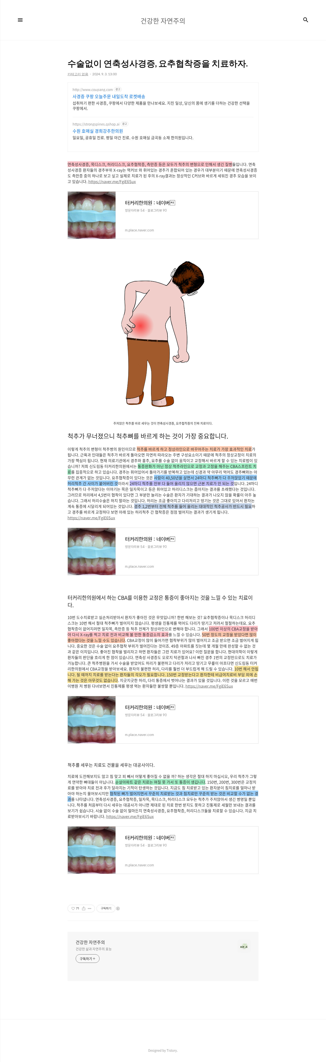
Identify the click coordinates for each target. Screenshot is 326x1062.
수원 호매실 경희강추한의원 (98, 131)
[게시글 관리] (90, 908)
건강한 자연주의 (90, 942)
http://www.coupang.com (93, 89)
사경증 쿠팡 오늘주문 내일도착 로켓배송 (109, 96)
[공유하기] (84, 908)
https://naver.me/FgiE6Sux (112, 181)
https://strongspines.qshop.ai (96, 124)
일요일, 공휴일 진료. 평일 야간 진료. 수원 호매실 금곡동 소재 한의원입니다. (133, 137)
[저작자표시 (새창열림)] (118, 908)
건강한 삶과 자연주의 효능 (94, 948)
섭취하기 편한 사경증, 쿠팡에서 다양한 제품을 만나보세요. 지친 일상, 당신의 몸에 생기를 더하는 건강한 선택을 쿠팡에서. (161, 105)
